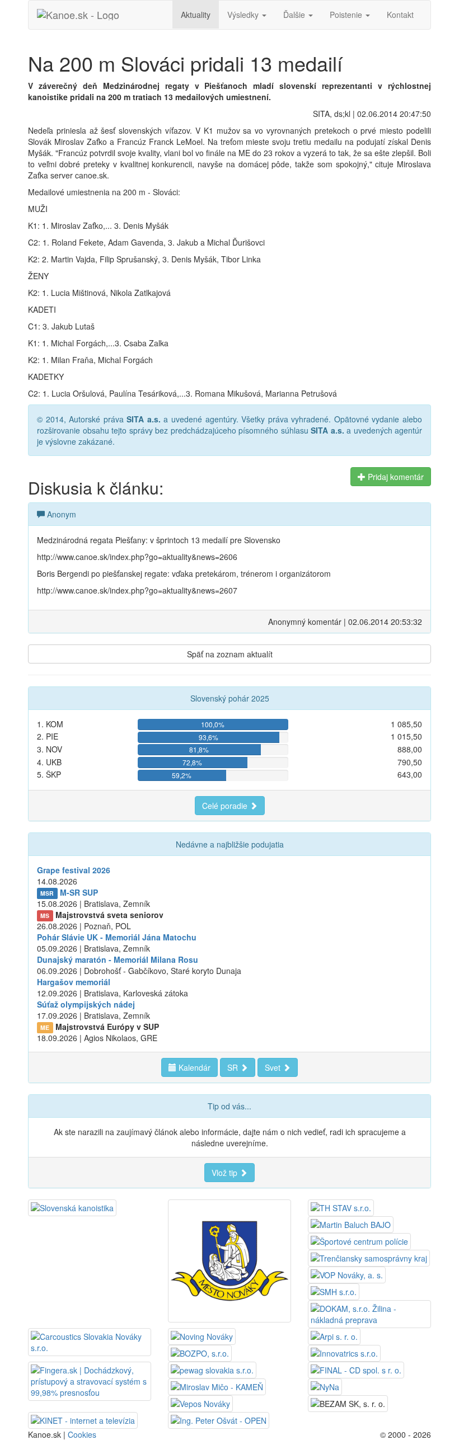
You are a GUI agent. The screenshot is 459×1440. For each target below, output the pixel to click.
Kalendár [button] (193, 1067)
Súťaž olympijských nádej (86, 1004)
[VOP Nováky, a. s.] (347, 1273)
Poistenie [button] (347, 14)
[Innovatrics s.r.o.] (344, 1352)
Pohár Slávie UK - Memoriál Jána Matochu (116, 937)
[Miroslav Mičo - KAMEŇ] (217, 1385)
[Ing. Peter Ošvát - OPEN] (218, 1419)
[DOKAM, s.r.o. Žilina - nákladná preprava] (369, 1313)
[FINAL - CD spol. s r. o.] (356, 1369)
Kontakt (400, 14)
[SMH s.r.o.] (333, 1290)
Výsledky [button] (244, 14)
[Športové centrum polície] (359, 1240)
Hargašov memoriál (73, 981)
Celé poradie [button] (226, 805)
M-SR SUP (79, 892)
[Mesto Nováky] (229, 1259)
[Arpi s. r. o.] (334, 1335)
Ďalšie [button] (295, 14)
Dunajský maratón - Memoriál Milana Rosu (117, 959)
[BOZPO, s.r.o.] (200, 1352)
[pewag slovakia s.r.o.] (212, 1369)
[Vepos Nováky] (200, 1402)
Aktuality (195, 14)
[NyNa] (325, 1385)
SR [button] (233, 1067)
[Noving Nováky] (202, 1335)
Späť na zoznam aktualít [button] (230, 654)
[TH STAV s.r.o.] (341, 1206)
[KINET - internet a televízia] (83, 1419)
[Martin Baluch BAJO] (351, 1223)
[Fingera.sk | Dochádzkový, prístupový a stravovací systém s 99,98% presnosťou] (89, 1380)
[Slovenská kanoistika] (72, 1206)
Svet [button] (274, 1067)
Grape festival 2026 (73, 870)
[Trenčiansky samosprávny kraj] (369, 1257)
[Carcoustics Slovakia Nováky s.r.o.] (89, 1341)
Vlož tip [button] (226, 1172)
